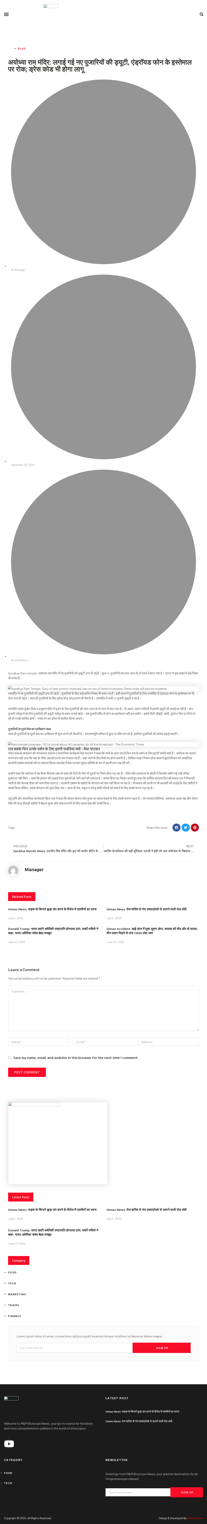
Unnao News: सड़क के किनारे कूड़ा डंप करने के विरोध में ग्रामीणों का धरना (52, 909)
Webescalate (195, 1518)
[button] (6, 14)
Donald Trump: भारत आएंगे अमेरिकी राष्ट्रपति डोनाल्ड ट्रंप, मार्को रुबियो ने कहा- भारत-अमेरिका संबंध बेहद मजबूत (53, 930)
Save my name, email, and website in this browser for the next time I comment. (75, 1057)
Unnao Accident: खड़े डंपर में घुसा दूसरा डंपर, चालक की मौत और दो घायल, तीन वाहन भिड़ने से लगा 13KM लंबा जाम (152, 930)
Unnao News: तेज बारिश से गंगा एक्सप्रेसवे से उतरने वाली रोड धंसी (147, 909)
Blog (22, 48)
